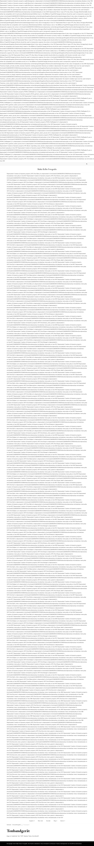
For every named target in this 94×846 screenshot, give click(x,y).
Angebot (31, 821)
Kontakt (48, 821)
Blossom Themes (55, 843)
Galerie (62, 821)
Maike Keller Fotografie (47, 169)
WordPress (72, 843)
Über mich (40, 821)
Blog (55, 821)
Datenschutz (79, 843)
